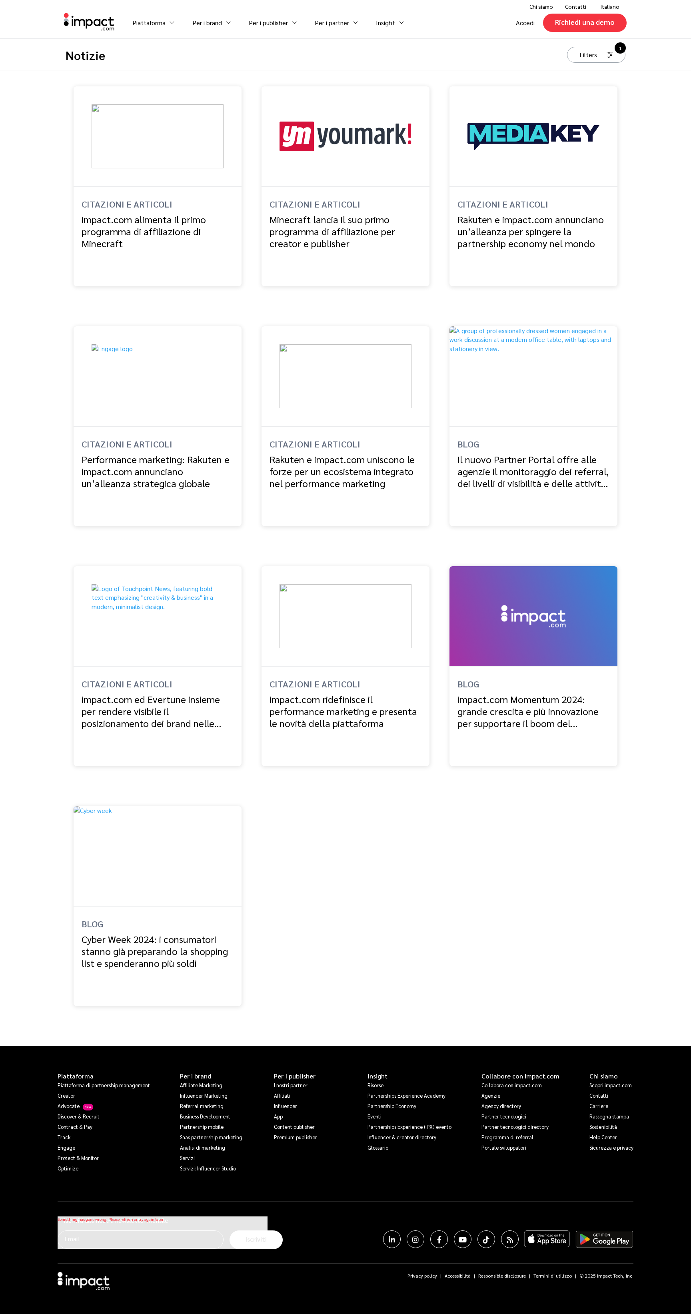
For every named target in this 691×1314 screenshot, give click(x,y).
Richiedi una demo (585, 21)
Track (64, 1137)
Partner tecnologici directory (515, 1126)
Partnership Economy (391, 1105)
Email (71, 1238)
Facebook (439, 1239)
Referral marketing (202, 1105)
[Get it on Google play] (604, 1239)
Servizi (187, 1157)
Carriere (598, 1105)
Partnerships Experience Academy (406, 1095)
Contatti (575, 6)
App (278, 1116)
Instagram (415, 1239)
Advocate (69, 1105)
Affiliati (282, 1095)
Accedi (525, 22)
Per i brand (196, 1076)
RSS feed (509, 1239)
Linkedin (391, 1239)
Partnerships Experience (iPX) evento (409, 1126)
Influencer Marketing (204, 1095)
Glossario (377, 1147)
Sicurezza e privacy (611, 1147)
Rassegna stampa (609, 1116)
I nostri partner (291, 1085)
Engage (66, 1147)
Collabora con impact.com (511, 1085)
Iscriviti (256, 1239)
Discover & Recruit (79, 1116)
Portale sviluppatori (503, 1147)
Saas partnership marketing (211, 1137)
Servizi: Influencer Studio (208, 1168)
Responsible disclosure (502, 1275)
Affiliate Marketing (201, 1085)
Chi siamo (603, 1076)
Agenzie (490, 1095)
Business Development (205, 1116)
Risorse (375, 1085)
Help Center (603, 1137)
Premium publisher (295, 1137)
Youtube (462, 1239)
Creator (66, 1095)
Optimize (68, 1168)
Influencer (285, 1105)
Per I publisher (295, 1076)
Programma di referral (507, 1137)
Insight (377, 1076)
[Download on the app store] (547, 1239)
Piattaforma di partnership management (104, 1085)
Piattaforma (76, 1076)
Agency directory (501, 1105)
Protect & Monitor (78, 1157)
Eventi (374, 1116)
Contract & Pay (75, 1126)
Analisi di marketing (202, 1147)
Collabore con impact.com (520, 1076)
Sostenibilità (603, 1126)
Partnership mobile (202, 1126)
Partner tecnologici (503, 1116)
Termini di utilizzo (552, 1275)
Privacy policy (422, 1275)
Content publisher (294, 1126)
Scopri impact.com (610, 1085)
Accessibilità (458, 1275)
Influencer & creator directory (401, 1137)
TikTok (486, 1239)
